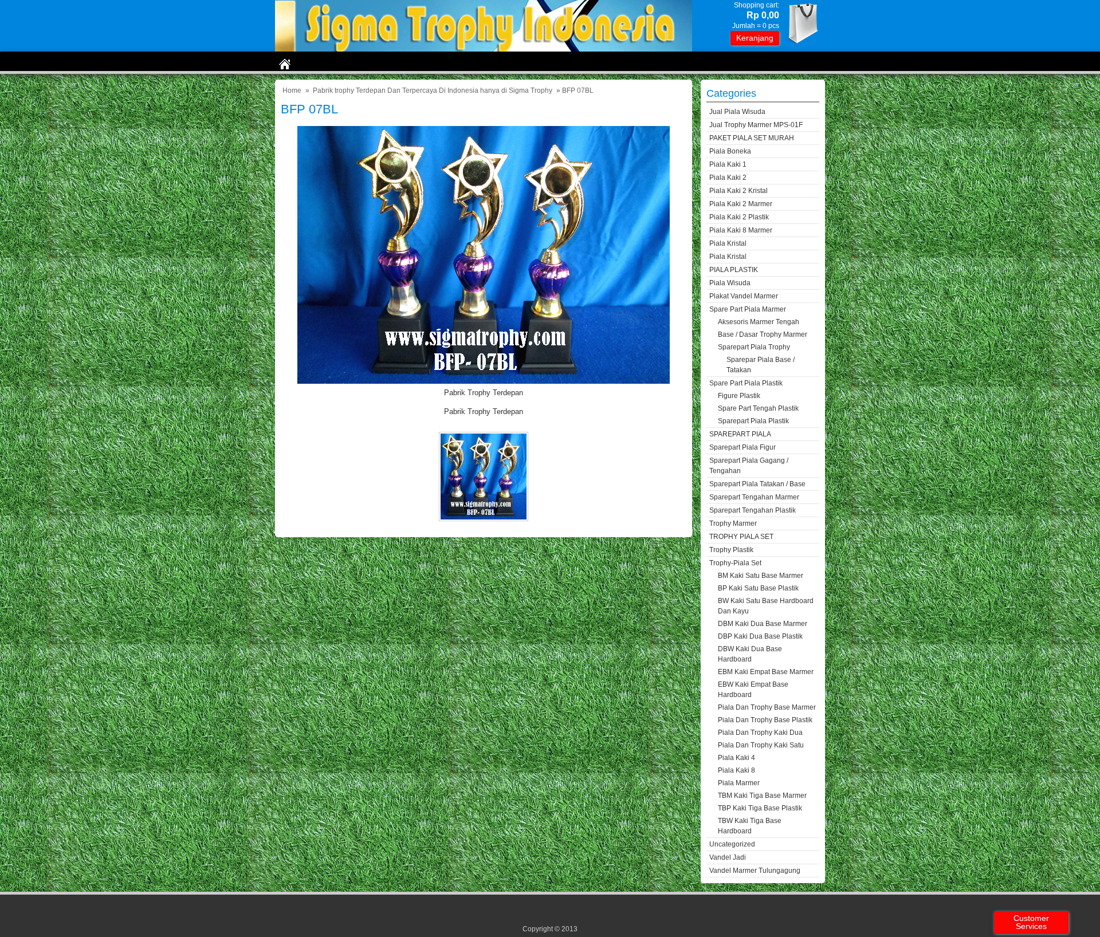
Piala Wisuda (730, 283)
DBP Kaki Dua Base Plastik (760, 636)
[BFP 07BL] (483, 381)
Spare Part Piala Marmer (747, 309)
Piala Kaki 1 (728, 164)
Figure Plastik (739, 396)
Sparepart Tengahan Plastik (752, 510)
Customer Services (1031, 922)
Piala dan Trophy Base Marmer (767, 707)
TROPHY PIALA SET (741, 537)
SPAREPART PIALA (740, 434)
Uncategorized (732, 844)
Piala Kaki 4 (736, 758)
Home (291, 90)
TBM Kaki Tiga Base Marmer (762, 796)
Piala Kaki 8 (736, 770)
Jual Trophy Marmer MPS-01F (756, 125)
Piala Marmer (739, 783)
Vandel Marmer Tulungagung (754, 871)
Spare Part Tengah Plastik (758, 408)
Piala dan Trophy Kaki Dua (760, 733)
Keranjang (754, 37)
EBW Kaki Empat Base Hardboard (753, 689)
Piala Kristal (728, 243)
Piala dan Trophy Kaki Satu (761, 745)
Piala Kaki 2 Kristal (738, 191)
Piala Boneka (730, 151)
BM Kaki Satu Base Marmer (760, 576)
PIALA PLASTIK (733, 270)
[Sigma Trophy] (483, 49)
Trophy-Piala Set (735, 563)
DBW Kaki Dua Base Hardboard (750, 654)
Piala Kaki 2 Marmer (740, 204)
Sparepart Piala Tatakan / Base (757, 484)
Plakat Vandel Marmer (743, 296)
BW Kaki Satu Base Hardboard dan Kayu (766, 606)
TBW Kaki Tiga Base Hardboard (749, 826)
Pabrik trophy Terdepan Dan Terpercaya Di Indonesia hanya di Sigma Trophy (432, 90)
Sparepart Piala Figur (742, 447)
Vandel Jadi (727, 857)
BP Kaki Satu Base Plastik (758, 588)
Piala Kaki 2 (728, 178)
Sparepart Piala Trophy (754, 347)
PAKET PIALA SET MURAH (751, 138)
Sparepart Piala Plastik (753, 421)
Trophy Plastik (731, 550)
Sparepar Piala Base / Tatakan (760, 365)
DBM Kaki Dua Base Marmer (762, 624)
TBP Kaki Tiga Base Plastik (760, 808)
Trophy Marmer (733, 523)
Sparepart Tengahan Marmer (754, 497)
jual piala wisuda (737, 112)
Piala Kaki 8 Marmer (740, 230)
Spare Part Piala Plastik (746, 383)
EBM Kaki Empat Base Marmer (766, 672)
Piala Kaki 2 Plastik (739, 217)
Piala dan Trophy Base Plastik (765, 720)
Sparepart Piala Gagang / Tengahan (748, 465)
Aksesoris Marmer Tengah (758, 322)
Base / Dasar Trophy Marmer (762, 334)
